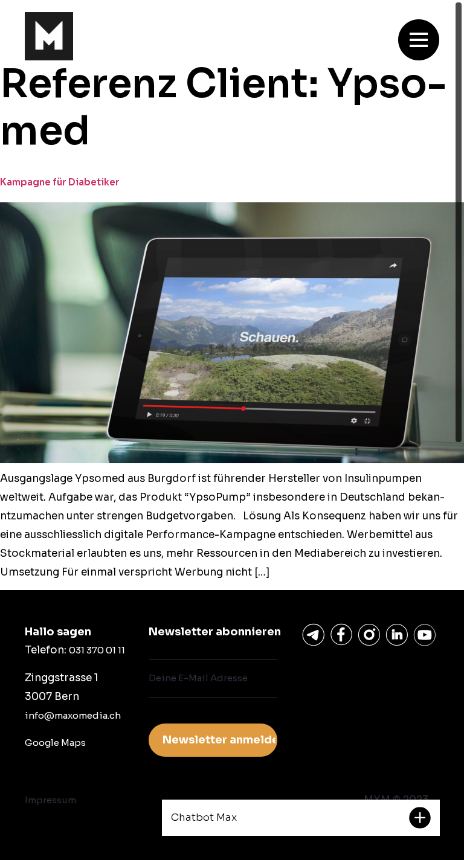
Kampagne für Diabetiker (60, 182)
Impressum (50, 800)
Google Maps (55, 742)
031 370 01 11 (97, 650)
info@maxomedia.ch (73, 715)
